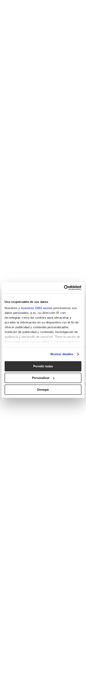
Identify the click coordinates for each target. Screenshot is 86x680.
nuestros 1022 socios (37, 308)
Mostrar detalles (61, 354)
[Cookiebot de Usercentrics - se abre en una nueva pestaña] (63, 287)
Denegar (43, 389)
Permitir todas (43, 366)
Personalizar (41, 378)
